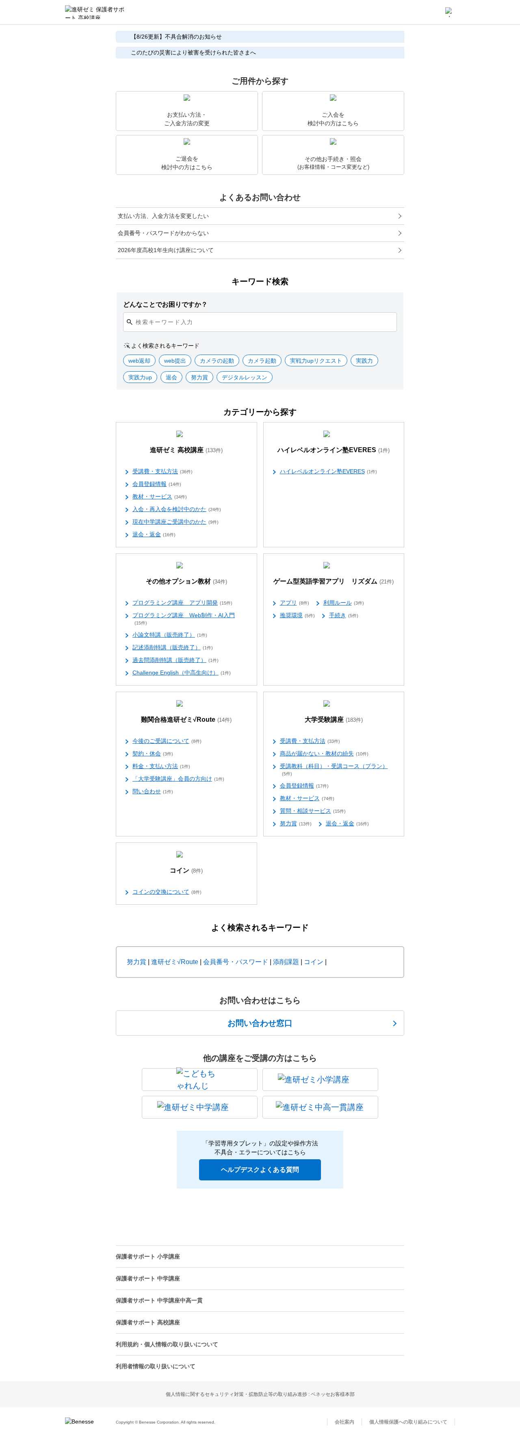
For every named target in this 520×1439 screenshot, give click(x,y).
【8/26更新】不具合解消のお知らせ (176, 36)
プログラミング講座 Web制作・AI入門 (183, 618)
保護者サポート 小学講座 (148, 1256)
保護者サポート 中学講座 (148, 1278)
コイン (186, 870)
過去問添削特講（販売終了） (175, 660)
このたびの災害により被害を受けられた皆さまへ (193, 52)
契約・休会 (152, 753)
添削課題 (286, 961)
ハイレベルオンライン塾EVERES (333, 449)
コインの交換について (167, 891)
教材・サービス (159, 496)
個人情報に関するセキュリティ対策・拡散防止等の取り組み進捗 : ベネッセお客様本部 (260, 1394)
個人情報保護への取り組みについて (408, 1422)
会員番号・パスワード (235, 961)
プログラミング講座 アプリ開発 (182, 602)
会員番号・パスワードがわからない (163, 233)
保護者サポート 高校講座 (148, 1322)
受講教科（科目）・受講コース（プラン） (334, 769)
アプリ (294, 602)
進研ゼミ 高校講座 (186, 449)
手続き (343, 615)
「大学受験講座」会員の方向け (178, 778)
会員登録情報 (156, 484)
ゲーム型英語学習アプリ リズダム (333, 581)
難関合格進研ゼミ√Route (186, 719)
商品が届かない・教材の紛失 (324, 753)
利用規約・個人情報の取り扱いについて (167, 1344)
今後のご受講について (167, 741)
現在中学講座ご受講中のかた (175, 521)
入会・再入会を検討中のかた (176, 509)
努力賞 (296, 823)
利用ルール (343, 602)
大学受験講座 (334, 719)
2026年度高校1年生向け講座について (166, 250)
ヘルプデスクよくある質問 (260, 1169)
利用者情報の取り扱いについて (155, 1366)
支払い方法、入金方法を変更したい (163, 216)
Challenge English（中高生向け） (181, 672)
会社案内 (344, 1422)
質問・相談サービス (313, 811)
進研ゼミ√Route (174, 961)
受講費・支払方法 (162, 471)
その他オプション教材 (186, 581)
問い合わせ (152, 791)
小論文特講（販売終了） (169, 634)
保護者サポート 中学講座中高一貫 (159, 1300)
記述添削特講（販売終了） (172, 647)
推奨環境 (297, 615)
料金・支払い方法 (161, 766)
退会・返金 (154, 534)
